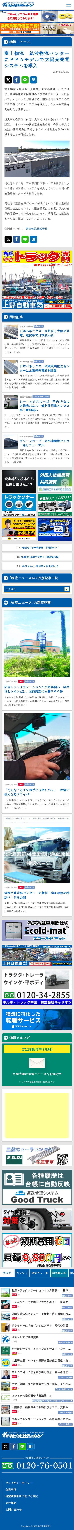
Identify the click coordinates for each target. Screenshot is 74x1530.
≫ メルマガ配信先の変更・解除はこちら (37, 1082)
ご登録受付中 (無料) (37, 1049)
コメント (22, 1273)
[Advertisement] (33, 1115)
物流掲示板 (59, 1273)
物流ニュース (20, 42)
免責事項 (11, 1489)
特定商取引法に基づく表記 (22, 1496)
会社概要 (11, 1502)
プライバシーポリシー (19, 1482)
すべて (7, 1273)
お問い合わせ (14, 1509)
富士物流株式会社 (37, 228)
